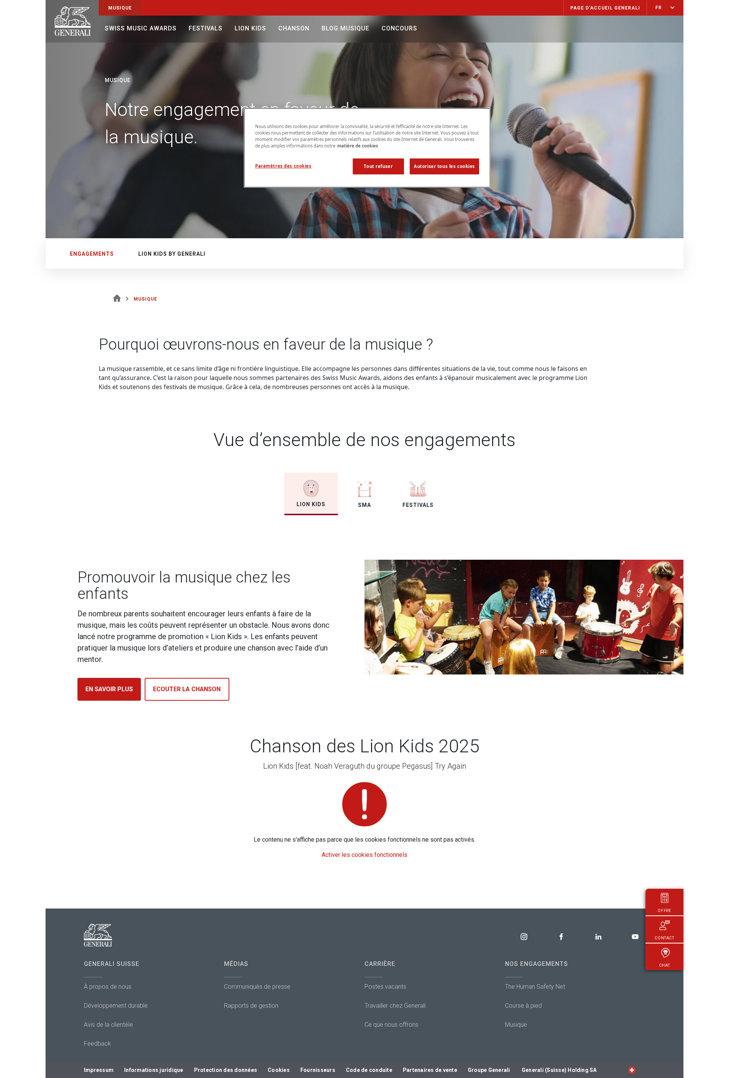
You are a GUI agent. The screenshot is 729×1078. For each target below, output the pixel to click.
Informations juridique (153, 1070)
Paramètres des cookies (283, 166)
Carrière (379, 963)
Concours (399, 28)
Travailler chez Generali (395, 1005)
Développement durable (116, 1005)
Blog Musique (345, 28)
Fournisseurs (317, 1070)
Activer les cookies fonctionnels (364, 854)
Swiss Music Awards (141, 28)
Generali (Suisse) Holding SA (559, 1070)
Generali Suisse (111, 963)
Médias (236, 963)
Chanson (293, 28)
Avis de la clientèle (108, 1024)
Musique (516, 1024)
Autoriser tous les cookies (444, 166)
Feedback (97, 1043)
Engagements (92, 254)
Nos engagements (536, 963)
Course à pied (523, 1005)
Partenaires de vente (430, 1070)
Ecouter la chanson (187, 689)
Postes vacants (385, 986)
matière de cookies (357, 146)
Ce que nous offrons (391, 1024)
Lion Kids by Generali (171, 254)
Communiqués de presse (257, 986)
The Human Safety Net (535, 986)
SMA (364, 505)
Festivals (205, 28)
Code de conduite (369, 1070)
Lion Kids (250, 28)
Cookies (279, 1070)
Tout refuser (378, 166)
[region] (367, 148)
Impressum (99, 1070)
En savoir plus (109, 689)
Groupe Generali (489, 1070)
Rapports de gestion (251, 1005)
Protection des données (225, 1070)
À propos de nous (107, 986)
